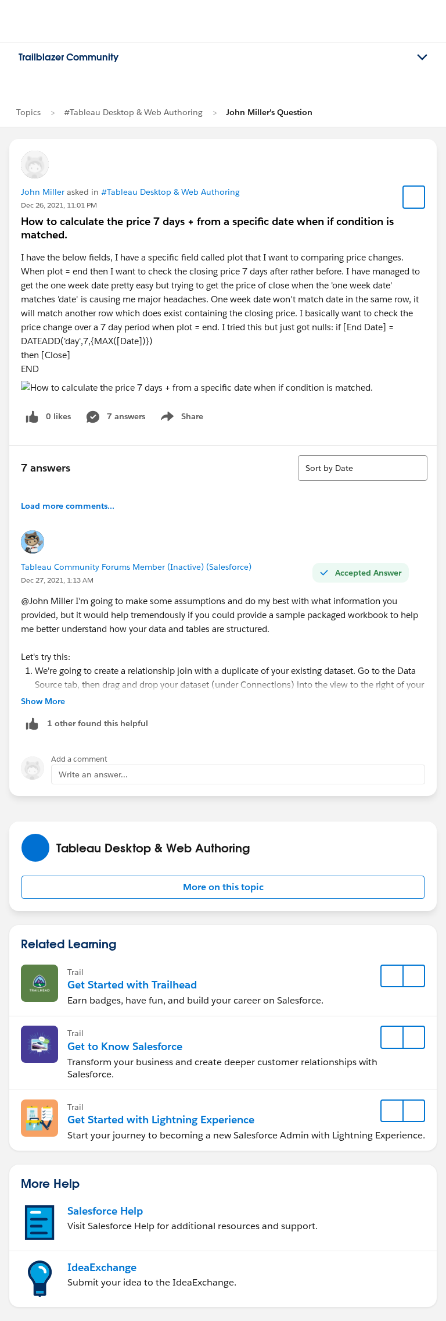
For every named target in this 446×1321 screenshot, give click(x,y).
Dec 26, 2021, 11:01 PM (59, 205)
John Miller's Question (269, 112)
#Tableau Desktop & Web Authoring (133, 112)
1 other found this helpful (97, 723)
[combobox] (362, 468)
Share (180, 418)
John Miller (42, 192)
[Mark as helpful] (32, 723)
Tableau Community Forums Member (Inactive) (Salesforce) (136, 567)
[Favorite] (414, 197)
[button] (223, 887)
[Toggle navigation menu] (422, 57)
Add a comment (79, 759)
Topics (28, 112)
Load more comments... (67, 506)
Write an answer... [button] (93, 774)
